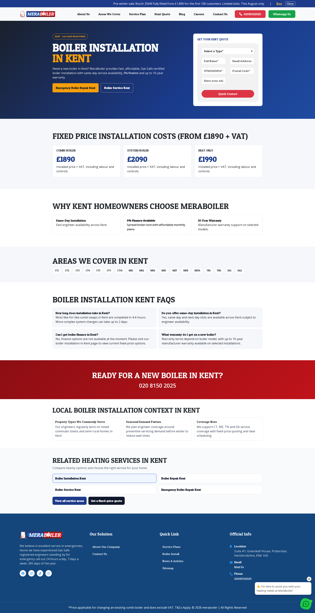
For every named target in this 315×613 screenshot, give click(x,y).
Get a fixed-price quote (106, 501)
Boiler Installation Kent (70, 478)
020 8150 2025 (157, 385)
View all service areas (69, 501)
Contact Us (220, 14)
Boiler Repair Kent (173, 478)
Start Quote (162, 14)
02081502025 (252, 14)
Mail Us (239, 567)
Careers (199, 14)
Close (290, 3)
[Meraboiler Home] (38, 14)
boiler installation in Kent (73, 343)
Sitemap (168, 568)
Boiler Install (170, 554)
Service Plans (171, 547)
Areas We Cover (109, 14)
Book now (259, 4)
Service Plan (137, 14)
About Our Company (106, 547)
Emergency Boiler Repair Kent (75, 88)
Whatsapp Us (282, 14)
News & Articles (172, 561)
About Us (83, 14)
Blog (182, 14)
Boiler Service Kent (117, 88)
